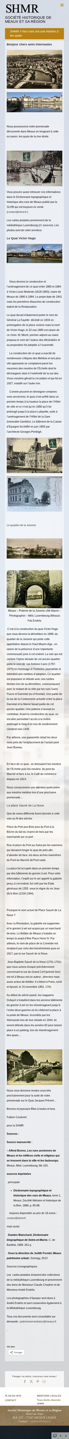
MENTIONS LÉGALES (49, 1395)
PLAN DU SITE (13, 1395)
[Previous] (60, 1436)
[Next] (66, 1436)
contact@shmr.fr (17, 212)
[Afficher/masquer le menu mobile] (62, 5)
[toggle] (55, 1435)
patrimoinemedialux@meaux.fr (38, 1321)
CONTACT (10, 1400)
